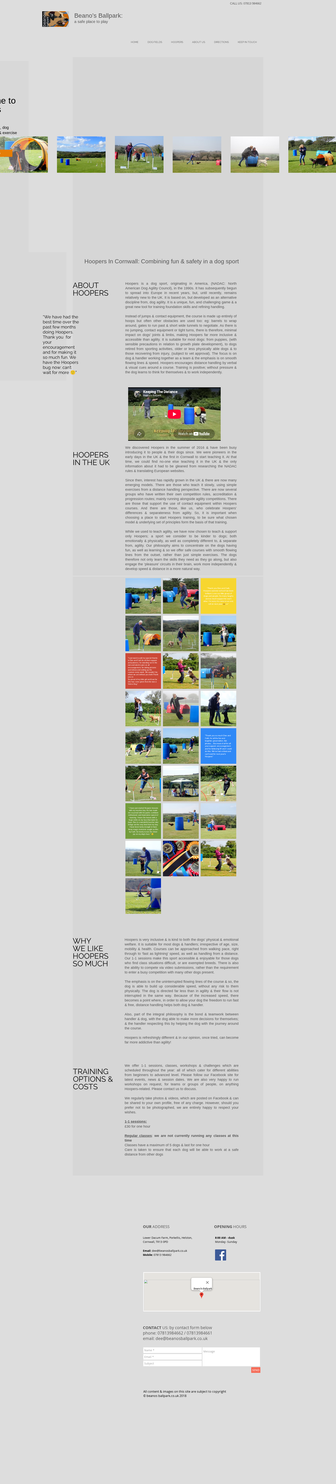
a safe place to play (91, 21)
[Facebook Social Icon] (220, 1255)
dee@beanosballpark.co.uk (169, 1251)
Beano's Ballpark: (98, 15)
